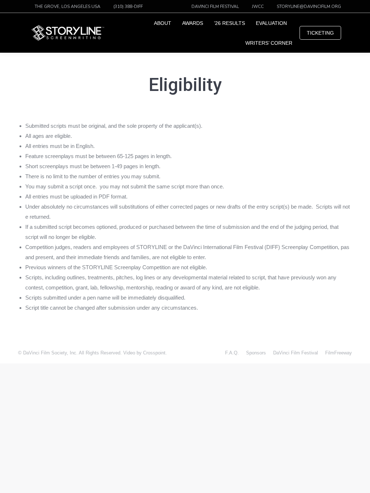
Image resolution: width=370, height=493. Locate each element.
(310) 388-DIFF (128, 6)
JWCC (258, 6)
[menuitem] (162, 23)
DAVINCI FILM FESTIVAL (215, 6)
